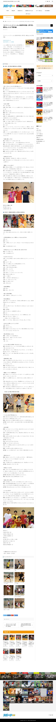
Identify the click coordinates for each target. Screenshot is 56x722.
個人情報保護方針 (39, 135)
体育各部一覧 (20, 10)
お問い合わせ (28, 13)
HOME (7, 10)
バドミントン (9, 17)
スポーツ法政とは (39, 10)
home (37, 128)
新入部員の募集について (40, 141)
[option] (5, 676)
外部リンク (38, 137)
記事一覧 (38, 143)
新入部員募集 (47, 10)
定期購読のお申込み (39, 139)
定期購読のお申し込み (29, 10)
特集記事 (13, 10)
